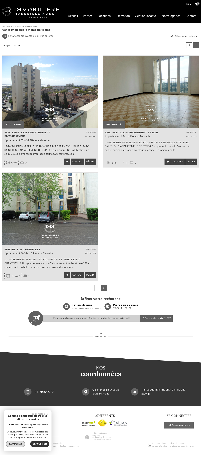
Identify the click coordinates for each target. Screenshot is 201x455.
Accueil (73, 16)
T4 (122, 308)
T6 (129, 308)
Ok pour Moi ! (40, 443)
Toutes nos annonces (69, 446)
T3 (118, 308)
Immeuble (96, 308)
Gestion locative (146, 16)
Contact (191, 16)
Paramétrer (15, 443)
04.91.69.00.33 (44, 392)
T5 (126, 308)
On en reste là (38, 413)
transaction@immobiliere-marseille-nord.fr (163, 392)
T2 (114, 308)
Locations (104, 16)
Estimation (123, 16)
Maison (75, 308)
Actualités (165, 24)
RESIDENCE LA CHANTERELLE (22, 249)
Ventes (88, 16)
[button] (184, 36)
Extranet (98, 24)
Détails (90, 161)
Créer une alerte (156, 318)
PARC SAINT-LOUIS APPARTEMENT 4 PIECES (131, 132)
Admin (56, 446)
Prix (15, 45)
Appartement (85, 308)
